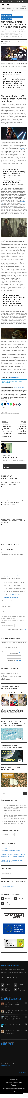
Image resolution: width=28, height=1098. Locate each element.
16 (26, 1010)
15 (26, 1030)
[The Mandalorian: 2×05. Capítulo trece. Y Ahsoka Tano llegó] (14, 53)
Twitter (6, 464)
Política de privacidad (19, 652)
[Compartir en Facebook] (18, 41)
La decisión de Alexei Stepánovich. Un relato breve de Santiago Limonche (13, 1018)
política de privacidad (12, 576)
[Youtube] (22, 1)
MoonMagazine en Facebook (13, 881)
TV (11, 18)
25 (26, 1003)
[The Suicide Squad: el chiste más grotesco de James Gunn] (14, 494)
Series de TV (5, 18)
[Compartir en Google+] (23, 41)
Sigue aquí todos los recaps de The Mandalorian (12, 381)
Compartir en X (21, 89)
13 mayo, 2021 (15, 524)
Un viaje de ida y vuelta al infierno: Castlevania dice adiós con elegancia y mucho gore (13, 520)
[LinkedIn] (14, 1)
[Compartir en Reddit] (26, 43)
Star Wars (22, 148)
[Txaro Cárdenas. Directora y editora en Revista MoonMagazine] (2, 1031)
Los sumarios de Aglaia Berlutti (12, 17)
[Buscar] (3, 1)
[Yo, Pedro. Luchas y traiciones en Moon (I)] (2, 1011)
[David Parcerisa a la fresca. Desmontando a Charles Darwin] (2, 1003)
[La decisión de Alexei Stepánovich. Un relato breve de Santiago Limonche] (2, 1017)
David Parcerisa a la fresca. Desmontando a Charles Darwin (13, 1004)
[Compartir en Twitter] (21, 41)
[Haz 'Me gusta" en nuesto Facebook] (15, 898)
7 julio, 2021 (15, 504)
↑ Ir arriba (14, 1091)
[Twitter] (19, 1)
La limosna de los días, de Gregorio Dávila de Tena (13, 854)
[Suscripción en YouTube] (2, 903)
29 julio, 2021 (15, 486)
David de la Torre (19, 387)
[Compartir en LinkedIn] (26, 41)
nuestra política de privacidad (11, 597)
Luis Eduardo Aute (5, 1065)
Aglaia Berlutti (6, 15)
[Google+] (11, 1)
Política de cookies (22, 1072)
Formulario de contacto (14, 594)
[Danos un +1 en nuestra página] (15, 989)
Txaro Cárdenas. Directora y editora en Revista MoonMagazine (13, 1032)
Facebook (7, 467)
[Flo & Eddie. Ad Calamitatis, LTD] (2, 1025)
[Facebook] (8, 1)
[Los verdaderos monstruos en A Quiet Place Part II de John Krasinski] (14, 513)
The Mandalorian (14, 413)
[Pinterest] (17, 1)
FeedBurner (18, 660)
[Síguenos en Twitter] (2, 898)
